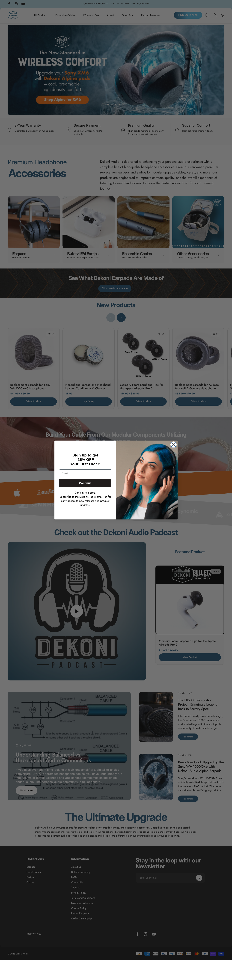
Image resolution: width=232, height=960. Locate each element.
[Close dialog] (173, 444)
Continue (85, 483)
